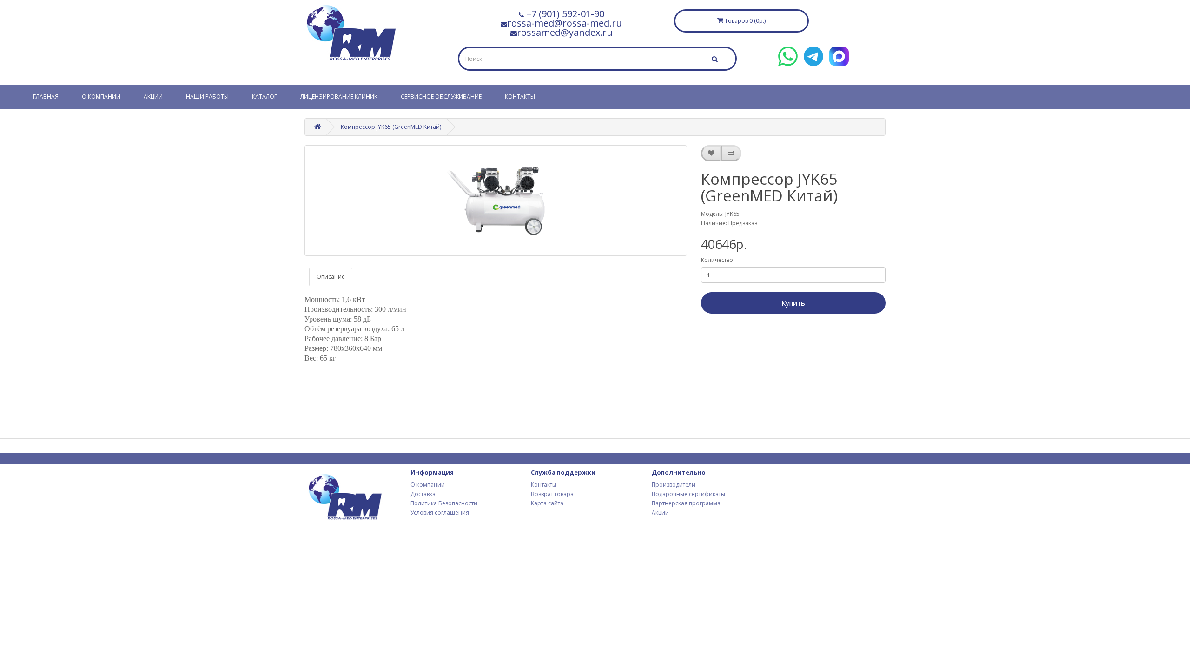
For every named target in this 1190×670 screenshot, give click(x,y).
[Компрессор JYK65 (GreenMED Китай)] (495, 200)
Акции (153, 96)
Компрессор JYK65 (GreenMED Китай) (391, 127)
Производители (673, 485)
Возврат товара (552, 494)
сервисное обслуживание (441, 96)
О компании (101, 96)
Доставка (423, 494)
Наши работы (207, 96)
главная (46, 96)
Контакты (520, 96)
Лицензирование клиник (338, 96)
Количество (717, 260)
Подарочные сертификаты (688, 494)
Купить (793, 303)
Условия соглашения (439, 512)
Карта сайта (547, 503)
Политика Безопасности (443, 503)
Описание (331, 277)
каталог (264, 96)
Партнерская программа (686, 503)
